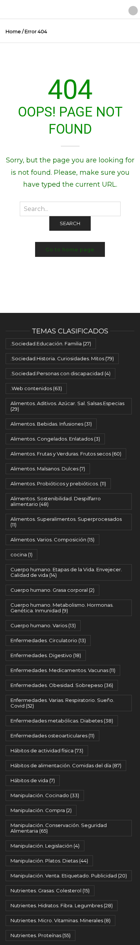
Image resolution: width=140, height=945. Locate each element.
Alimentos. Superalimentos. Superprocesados (66, 522)
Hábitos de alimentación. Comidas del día (65, 765)
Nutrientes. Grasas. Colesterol (50, 890)
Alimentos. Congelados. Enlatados (55, 439)
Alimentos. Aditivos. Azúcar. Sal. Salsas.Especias (67, 406)
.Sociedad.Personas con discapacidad (60, 373)
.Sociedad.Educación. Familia (50, 343)
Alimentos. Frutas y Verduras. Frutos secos (65, 454)
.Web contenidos (36, 388)
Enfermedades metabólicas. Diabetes (61, 721)
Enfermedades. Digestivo (45, 655)
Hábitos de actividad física (46, 750)
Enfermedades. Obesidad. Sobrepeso (61, 685)
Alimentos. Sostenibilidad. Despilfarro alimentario (55, 501)
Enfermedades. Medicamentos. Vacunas (62, 670)
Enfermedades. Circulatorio (48, 640)
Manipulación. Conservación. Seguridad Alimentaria (58, 828)
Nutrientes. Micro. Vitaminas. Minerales (60, 920)
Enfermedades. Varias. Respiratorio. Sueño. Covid (62, 703)
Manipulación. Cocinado (44, 795)
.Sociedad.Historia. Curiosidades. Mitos (62, 358)
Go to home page (70, 249)
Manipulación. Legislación (45, 846)
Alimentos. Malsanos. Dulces (47, 469)
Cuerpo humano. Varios (43, 625)
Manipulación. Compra (41, 810)
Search (70, 223)
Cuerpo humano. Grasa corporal (52, 590)
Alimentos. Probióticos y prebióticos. (58, 484)
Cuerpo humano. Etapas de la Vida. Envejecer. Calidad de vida (66, 572)
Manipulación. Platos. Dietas (49, 861)
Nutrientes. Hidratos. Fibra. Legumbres (61, 905)
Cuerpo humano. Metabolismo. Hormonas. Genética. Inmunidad (61, 607)
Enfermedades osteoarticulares (52, 736)
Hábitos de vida (32, 780)
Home (13, 31)
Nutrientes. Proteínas (40, 935)
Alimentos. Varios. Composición (52, 540)
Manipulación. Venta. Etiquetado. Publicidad (68, 876)
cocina (21, 554)
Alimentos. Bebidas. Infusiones (51, 424)
